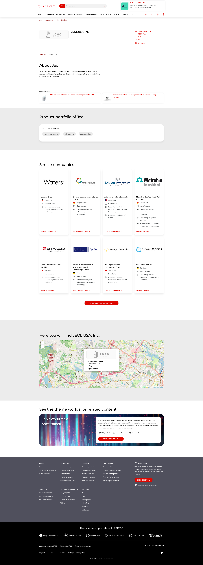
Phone (140, 40)
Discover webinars (45, 493)
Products (53, 54)
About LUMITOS (66, 546)
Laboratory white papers (112, 470)
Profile (43, 54)
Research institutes (67, 500)
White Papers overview (111, 480)
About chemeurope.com (83, 546)
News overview (44, 474)
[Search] (104, 6)
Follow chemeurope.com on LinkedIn (147, 485)
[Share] (151, 14)
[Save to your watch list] (146, 14)
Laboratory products (89, 470)
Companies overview (67, 480)
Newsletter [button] (128, 14)
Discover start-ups (67, 470)
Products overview (88, 480)
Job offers (85, 503)
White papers (86, 500)
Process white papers (110, 474)
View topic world (111, 439)
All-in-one (85, 510)
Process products (88, 474)
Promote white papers (111, 477)
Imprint (42, 553)
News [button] (40, 14)
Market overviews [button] (75, 14)
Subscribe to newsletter (48, 470)
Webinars (85, 506)
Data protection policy (76, 553)
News (84, 493)
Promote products (88, 477)
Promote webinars (46, 496)
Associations (65, 474)
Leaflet (150, 387)
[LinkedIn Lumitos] (162, 553)
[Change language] (157, 14)
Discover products (88, 467)
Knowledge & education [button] (110, 14)
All (61, 6)
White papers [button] (91, 14)
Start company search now (101, 303)
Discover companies (67, 467)
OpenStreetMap (158, 387)
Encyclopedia (65, 493)
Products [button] (60, 14)
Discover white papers (111, 467)
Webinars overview (46, 500)
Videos (62, 503)
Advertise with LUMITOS (48, 546)
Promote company (67, 477)
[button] (101, 373)
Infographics (65, 496)
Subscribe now (143, 480)
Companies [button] (49, 14)
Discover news (44, 467)
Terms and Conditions (57, 553)
